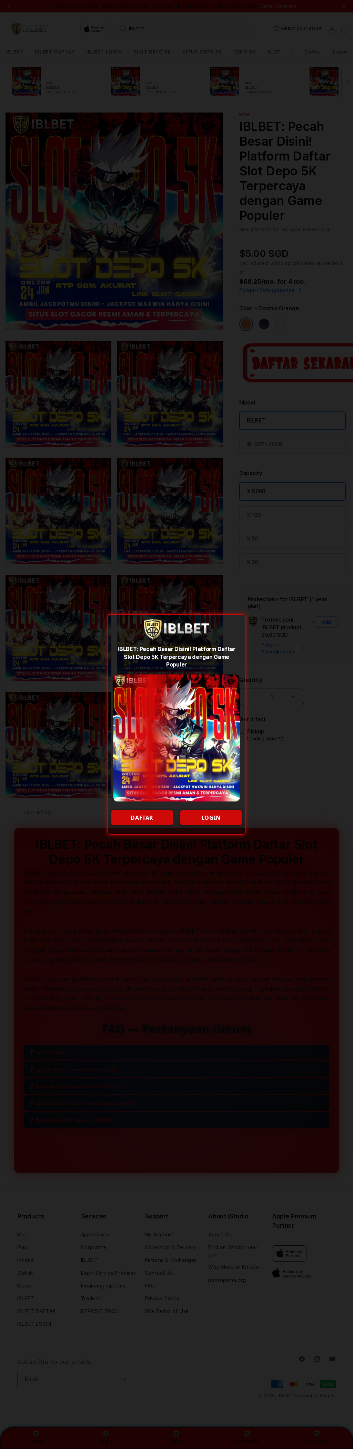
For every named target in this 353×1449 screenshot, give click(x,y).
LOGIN (211, 817)
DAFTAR (142, 817)
